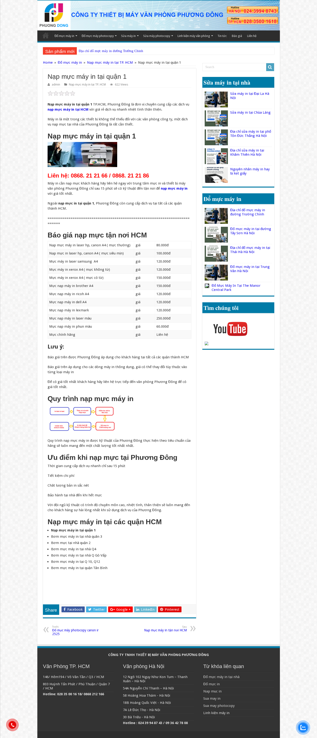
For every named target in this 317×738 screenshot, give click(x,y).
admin (56, 84)
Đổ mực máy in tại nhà (221, 677)
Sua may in (211, 698)
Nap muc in (212, 691)
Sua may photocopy (219, 706)
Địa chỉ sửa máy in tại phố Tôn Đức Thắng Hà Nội (250, 133)
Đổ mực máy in (64, 36)
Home (46, 35)
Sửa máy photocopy (156, 36)
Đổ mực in (211, 684)
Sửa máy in (128, 36)
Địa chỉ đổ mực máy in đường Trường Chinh (111, 51)
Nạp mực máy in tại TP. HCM (110, 62)
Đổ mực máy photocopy (98, 36)
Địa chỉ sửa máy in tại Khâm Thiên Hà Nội (247, 152)
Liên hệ (251, 36)
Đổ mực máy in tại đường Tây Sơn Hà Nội (250, 231)
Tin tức (222, 36)
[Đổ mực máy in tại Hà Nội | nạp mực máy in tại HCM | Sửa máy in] (158, 15)
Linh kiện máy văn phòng (194, 36)
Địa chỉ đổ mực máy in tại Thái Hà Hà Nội (250, 250)
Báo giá (237, 36)
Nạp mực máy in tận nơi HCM (165, 628)
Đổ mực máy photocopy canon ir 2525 (75, 630)
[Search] (270, 67)
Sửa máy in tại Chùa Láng (250, 112)
